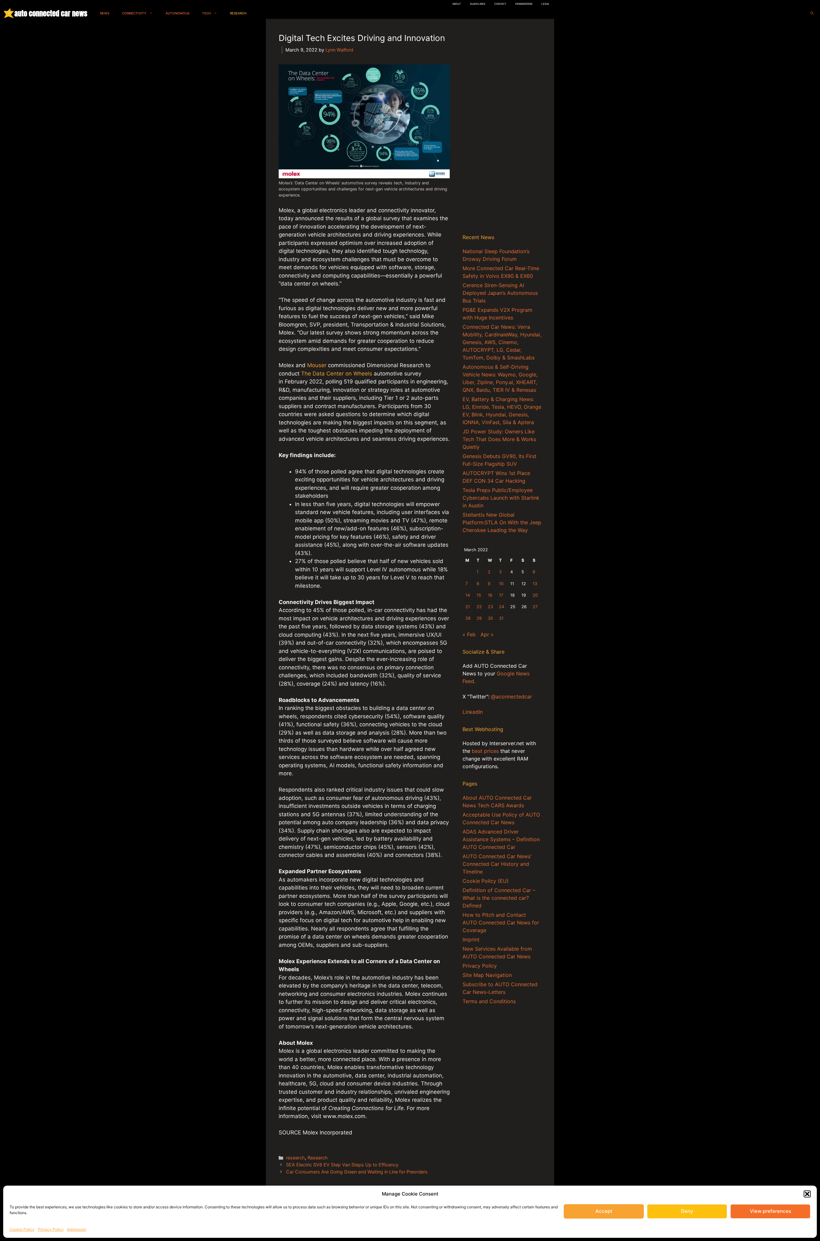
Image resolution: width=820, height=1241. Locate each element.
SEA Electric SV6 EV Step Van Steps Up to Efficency (342, 1164)
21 (467, 606)
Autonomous (177, 13)
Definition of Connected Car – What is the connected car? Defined (499, 898)
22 (479, 606)
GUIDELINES (477, 3)
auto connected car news (50, 13)
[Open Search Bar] (812, 13)
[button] (807, 1194)
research (295, 1157)
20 (535, 595)
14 (467, 595)
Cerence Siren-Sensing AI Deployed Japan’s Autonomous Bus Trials (500, 293)
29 (479, 618)
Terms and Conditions (489, 1001)
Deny (687, 1211)
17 (501, 595)
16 (490, 595)
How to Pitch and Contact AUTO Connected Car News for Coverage (501, 922)
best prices (485, 751)
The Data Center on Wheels (336, 373)
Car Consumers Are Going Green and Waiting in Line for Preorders (357, 1171)
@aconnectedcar (511, 696)
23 (490, 606)
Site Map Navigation (487, 975)
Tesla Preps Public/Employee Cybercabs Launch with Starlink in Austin (501, 498)
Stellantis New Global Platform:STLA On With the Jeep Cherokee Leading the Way (502, 522)
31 (501, 618)
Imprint (471, 939)
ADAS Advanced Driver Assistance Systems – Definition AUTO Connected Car (501, 839)
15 (479, 595)
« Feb (469, 634)
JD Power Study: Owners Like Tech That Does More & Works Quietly (499, 439)
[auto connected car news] (8, 13)
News (104, 13)
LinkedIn (473, 712)
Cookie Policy (22, 1229)
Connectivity (134, 13)
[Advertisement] (502, 128)
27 (535, 606)
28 (468, 618)
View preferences (770, 1211)
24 (501, 606)
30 (490, 618)
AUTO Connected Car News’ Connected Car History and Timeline (497, 864)
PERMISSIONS (523, 3)
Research (238, 13)
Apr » (487, 634)
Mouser (316, 365)
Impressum (76, 1229)
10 (501, 583)
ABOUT (456, 3)
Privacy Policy (51, 1229)
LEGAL (545, 3)
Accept (603, 1211)
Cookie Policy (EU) (486, 881)
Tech (206, 13)
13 (535, 583)
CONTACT (500, 3)
